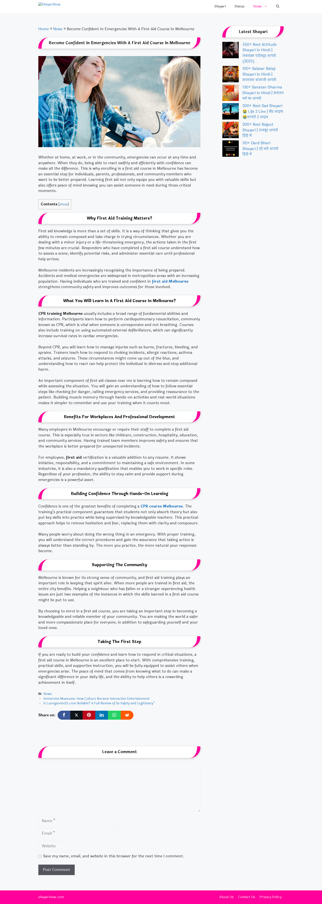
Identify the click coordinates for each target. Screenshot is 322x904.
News (257, 6)
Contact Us (246, 897)
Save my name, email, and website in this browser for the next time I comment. (113, 856)
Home (43, 29)
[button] (278, 6)
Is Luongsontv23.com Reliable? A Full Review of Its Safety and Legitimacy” (99, 703)
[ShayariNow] (60, 6)
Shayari (220, 6)
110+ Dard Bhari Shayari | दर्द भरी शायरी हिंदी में (260, 148)
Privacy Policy (270, 897)
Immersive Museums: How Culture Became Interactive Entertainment (96, 698)
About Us (226, 897)
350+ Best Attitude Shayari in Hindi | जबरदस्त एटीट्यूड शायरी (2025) (259, 53)
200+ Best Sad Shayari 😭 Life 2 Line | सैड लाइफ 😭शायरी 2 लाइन (262, 111)
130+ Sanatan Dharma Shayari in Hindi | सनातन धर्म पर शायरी (263, 92)
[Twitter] (76, 715)
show (63, 204)
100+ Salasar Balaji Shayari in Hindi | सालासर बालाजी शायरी (259, 74)
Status (239, 6)
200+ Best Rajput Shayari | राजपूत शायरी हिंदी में (260, 130)
